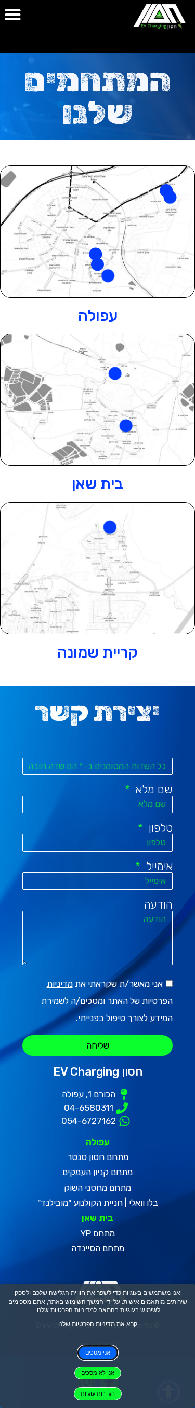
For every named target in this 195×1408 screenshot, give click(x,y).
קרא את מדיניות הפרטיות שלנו (97, 1324)
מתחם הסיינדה (97, 1248)
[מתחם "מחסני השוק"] (169, 197)
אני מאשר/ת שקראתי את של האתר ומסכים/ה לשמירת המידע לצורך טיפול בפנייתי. (107, 1001)
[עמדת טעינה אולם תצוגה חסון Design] (110, 527)
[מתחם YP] (125, 426)
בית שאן (97, 484)
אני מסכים (97, 1352)
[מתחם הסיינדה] (115, 373)
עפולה (98, 315)
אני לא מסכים (97, 1373)
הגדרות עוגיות (98, 1393)
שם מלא (152, 790)
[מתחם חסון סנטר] (107, 275)
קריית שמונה (97, 652)
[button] (13, 14)
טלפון (159, 828)
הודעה (158, 905)
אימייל (157, 866)
